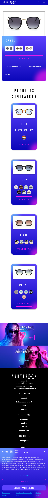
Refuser (24, 482)
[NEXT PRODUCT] (36, 67)
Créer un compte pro (24, 337)
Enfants (24, 427)
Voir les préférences (24, 488)
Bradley (24, 235)
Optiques (24, 419)
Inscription (24, 441)
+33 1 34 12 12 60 (25, 386)
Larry (24, 180)
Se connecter (24, 360)
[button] (45, 452)
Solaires (24, 423)
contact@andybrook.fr (27, 388)
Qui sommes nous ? (24, 402)
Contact (24, 409)
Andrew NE (24, 284)
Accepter (24, 476)
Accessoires (24, 430)
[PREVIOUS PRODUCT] (13, 67)
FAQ (24, 405)
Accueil (24, 398)
